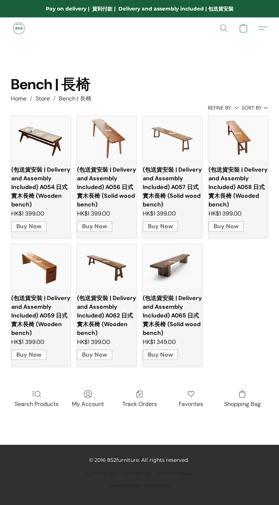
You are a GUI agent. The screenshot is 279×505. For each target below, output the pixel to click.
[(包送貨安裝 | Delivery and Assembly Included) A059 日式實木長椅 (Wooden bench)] (40, 266)
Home (19, 98)
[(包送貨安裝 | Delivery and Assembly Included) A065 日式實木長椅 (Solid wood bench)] (172, 266)
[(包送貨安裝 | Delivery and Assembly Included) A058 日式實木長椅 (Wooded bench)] (238, 138)
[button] (19, 28)
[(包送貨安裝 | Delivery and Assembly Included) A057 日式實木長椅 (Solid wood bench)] (172, 138)
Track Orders (139, 404)
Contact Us (101, 473)
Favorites (191, 404)
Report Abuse (175, 473)
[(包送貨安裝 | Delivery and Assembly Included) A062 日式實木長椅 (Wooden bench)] (106, 266)
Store (43, 98)
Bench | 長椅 (75, 98)
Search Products (36, 404)
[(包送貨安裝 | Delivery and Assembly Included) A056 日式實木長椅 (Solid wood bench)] (106, 138)
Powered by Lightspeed (140, 485)
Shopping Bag (242, 404)
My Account (88, 404)
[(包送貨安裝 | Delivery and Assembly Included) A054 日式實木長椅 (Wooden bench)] (40, 138)
